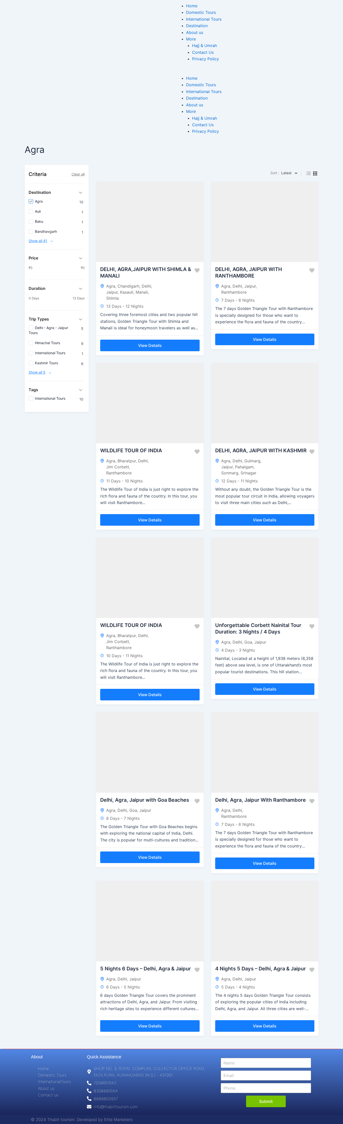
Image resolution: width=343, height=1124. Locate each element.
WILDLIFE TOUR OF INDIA (131, 450)
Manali (142, 292)
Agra (110, 286)
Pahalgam (244, 466)
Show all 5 (37, 372)
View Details (150, 345)
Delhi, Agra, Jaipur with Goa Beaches (144, 800)
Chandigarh (128, 286)
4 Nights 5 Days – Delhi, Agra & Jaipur (260, 969)
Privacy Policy (205, 58)
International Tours (203, 19)
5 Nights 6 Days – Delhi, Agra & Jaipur (145, 969)
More (191, 38)
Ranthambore (234, 292)
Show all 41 (38, 241)
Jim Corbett (117, 466)
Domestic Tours (201, 12)
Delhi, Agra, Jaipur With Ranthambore (260, 800)
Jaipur (112, 292)
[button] (257, 71)
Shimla (112, 298)
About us (194, 32)
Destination (197, 25)
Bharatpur (127, 460)
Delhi (146, 286)
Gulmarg (252, 460)
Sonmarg (229, 472)
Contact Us (203, 52)
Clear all (78, 174)
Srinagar (248, 472)
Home (191, 5)
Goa (248, 642)
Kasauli (126, 292)
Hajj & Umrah (204, 45)
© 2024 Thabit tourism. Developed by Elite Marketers (82, 1119)
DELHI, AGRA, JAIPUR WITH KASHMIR (261, 450)
